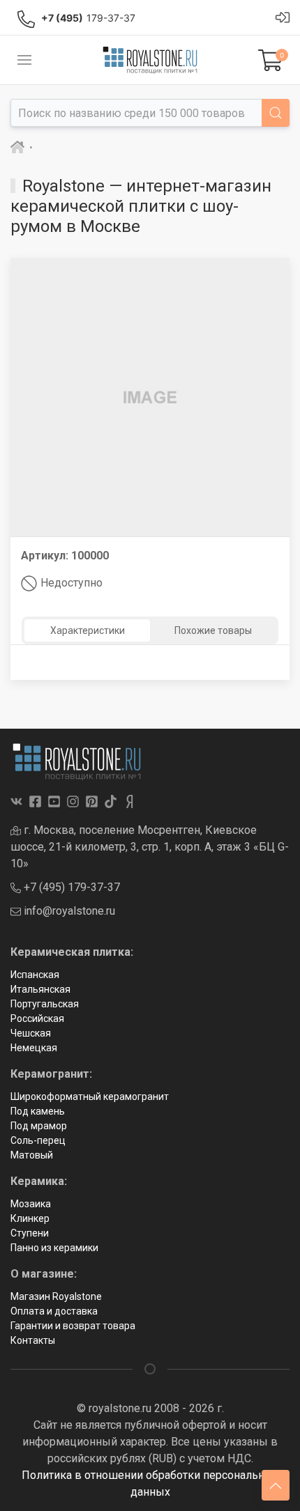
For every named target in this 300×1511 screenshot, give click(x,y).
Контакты (32, 1340)
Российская (37, 1018)
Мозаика (30, 1203)
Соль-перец (38, 1140)
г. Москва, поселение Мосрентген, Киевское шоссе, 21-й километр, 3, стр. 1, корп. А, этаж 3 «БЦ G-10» (149, 846)
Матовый (31, 1155)
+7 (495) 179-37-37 (70, 887)
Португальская (44, 1003)
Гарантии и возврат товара (72, 1325)
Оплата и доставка (54, 1311)
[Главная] (17, 147)
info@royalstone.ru (68, 910)
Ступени (29, 1233)
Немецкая (33, 1047)
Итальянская (40, 989)
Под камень (37, 1111)
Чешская (30, 1033)
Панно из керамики (54, 1247)
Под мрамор (38, 1125)
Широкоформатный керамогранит (89, 1096)
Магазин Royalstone (56, 1296)
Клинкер (30, 1218)
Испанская (34, 974)
